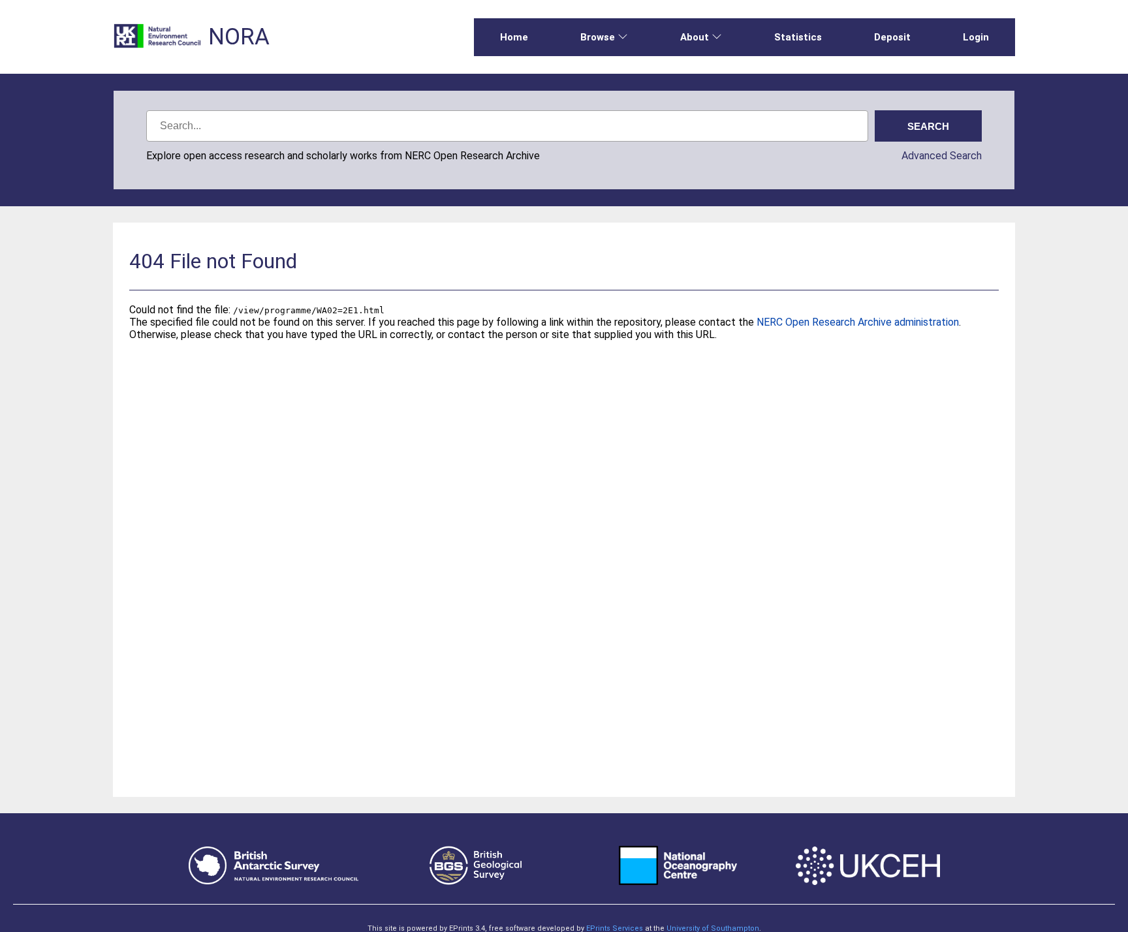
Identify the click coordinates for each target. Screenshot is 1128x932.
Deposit (892, 37)
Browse (597, 37)
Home (514, 37)
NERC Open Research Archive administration (858, 322)
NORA (239, 36)
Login (976, 37)
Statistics (798, 37)
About (694, 37)
